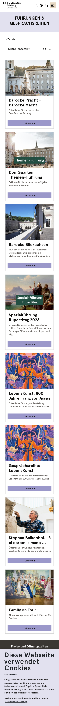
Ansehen (30, 123)
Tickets (11, 39)
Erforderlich (10, 674)
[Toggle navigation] (53, 5)
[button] (36, 5)
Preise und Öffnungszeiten (29, 646)
